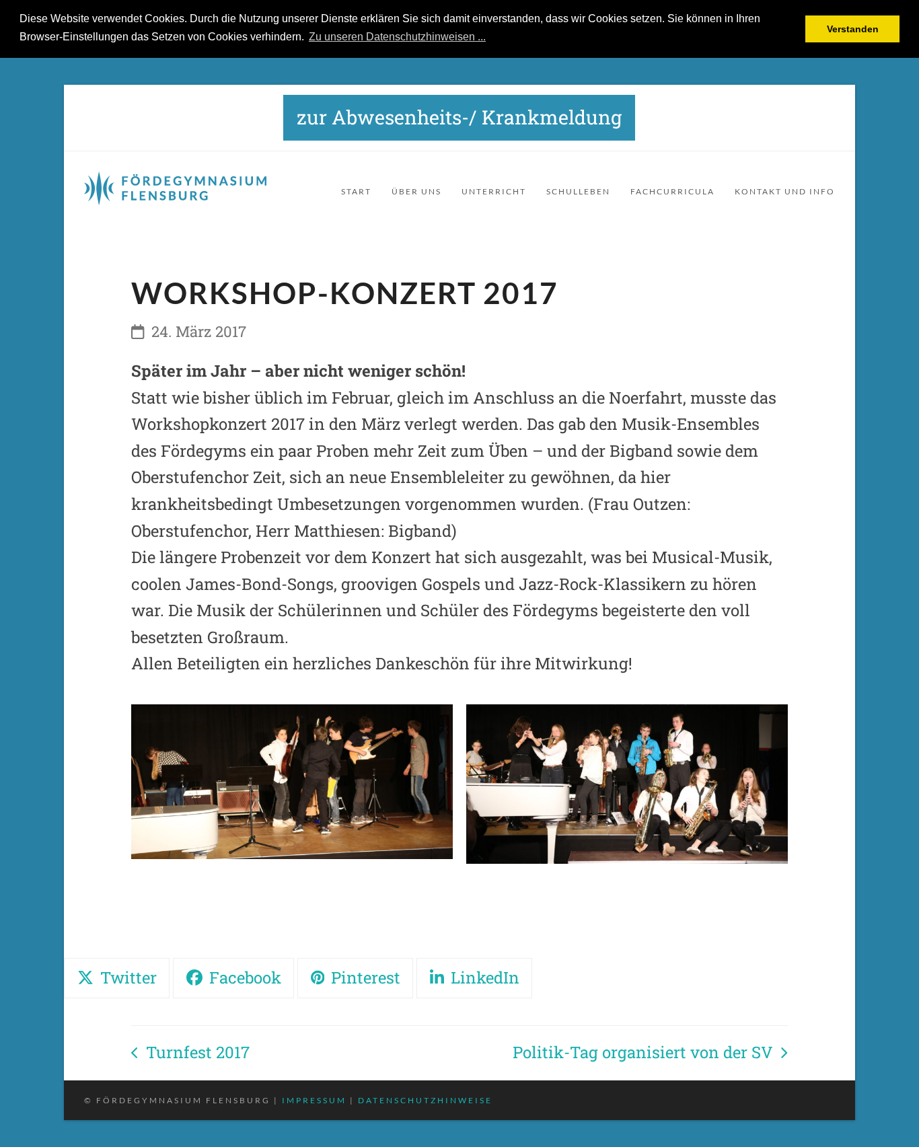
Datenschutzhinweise (425, 1100)
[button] (117, 978)
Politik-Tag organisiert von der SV (643, 1053)
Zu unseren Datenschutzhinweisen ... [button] (397, 36)
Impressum (314, 1100)
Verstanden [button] (853, 29)
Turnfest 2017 (190, 1053)
